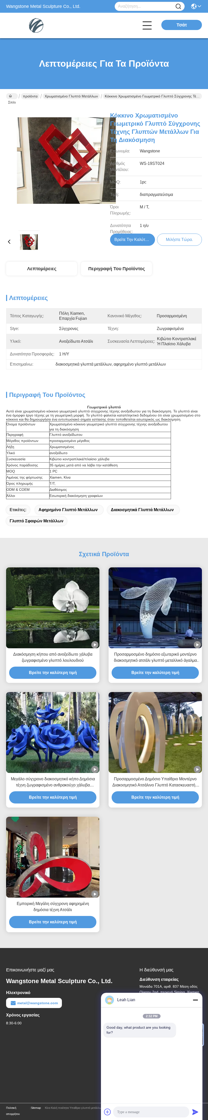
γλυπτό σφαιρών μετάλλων (36, 521)
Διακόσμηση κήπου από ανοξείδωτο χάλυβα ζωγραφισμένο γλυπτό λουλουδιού (52, 657)
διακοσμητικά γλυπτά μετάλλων (142, 510)
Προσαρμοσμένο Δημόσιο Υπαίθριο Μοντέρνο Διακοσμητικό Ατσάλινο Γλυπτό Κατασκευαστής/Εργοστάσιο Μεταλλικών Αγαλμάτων (155, 782)
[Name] (178, 6)
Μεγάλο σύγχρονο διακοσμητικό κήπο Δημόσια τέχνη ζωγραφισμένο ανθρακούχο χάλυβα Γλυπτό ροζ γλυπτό (53, 782)
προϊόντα (30, 96)
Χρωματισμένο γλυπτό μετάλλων (71, 96)
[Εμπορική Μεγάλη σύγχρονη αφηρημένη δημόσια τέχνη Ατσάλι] (52, 857)
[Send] (195, 1111)
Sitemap (36, 1107)
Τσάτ (182, 24)
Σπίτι (12, 96)
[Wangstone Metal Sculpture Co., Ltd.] (34, 25)
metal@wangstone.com (37, 1003)
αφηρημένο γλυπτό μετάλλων (68, 510)
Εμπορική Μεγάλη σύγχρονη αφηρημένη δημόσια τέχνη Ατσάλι (53, 906)
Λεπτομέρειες (41, 268)
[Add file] (107, 1111)
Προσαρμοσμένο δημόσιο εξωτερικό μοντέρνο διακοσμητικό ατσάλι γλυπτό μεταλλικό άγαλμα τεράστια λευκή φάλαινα (155, 658)
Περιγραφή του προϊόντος (116, 268)
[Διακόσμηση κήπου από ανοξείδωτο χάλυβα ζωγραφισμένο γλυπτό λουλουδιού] (52, 608)
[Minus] (195, 1000)
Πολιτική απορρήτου (13, 1110)
